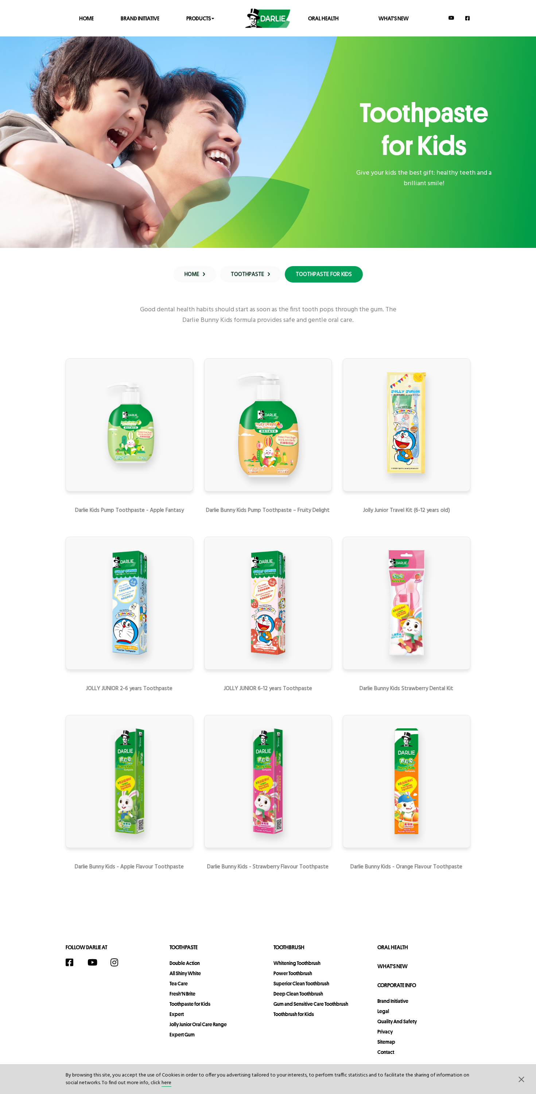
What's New (393, 18)
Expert (177, 1014)
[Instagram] (118, 962)
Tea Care (179, 983)
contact (385, 1052)
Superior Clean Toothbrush (301, 983)
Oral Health (323, 18)
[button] (521, 1079)
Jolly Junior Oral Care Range (198, 1024)
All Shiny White (185, 973)
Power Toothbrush (292, 973)
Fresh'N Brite (182, 994)
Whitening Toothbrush (297, 963)
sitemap (386, 1042)
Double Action (185, 963)
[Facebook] (467, 18)
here (166, 1083)
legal (383, 1011)
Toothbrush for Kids (293, 1014)
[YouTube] (451, 18)
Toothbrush (288, 947)
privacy (385, 1032)
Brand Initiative (140, 18)
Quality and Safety (397, 1021)
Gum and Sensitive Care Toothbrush (310, 1004)
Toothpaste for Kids (190, 1004)
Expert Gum (182, 1034)
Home (86, 18)
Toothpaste (184, 947)
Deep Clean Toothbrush (298, 994)
